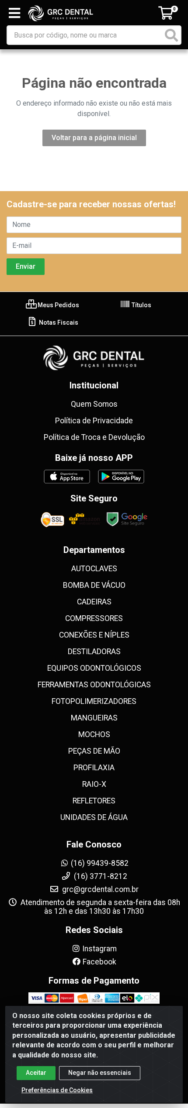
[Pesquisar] (171, 35)
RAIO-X (94, 784)
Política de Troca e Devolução (94, 437)
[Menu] (14, 13)
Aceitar (36, 1072)
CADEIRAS (94, 601)
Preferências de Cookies (57, 1090)
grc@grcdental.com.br (99, 889)
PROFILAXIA (94, 767)
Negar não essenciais (99, 1072)
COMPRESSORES (94, 618)
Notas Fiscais (58, 322)
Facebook (99, 961)
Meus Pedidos (57, 305)
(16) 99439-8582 (100, 863)
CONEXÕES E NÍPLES (94, 635)
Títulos (140, 305)
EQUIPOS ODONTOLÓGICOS (94, 668)
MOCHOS (94, 734)
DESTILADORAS (94, 651)
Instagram (99, 948)
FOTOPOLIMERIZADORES (94, 701)
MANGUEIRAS (94, 718)
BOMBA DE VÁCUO (94, 585)
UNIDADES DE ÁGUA (94, 817)
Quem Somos (94, 404)
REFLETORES (94, 800)
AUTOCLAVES (94, 568)
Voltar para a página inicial (94, 138)
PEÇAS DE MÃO (94, 751)
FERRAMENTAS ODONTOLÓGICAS (94, 684)
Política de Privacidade (94, 420)
